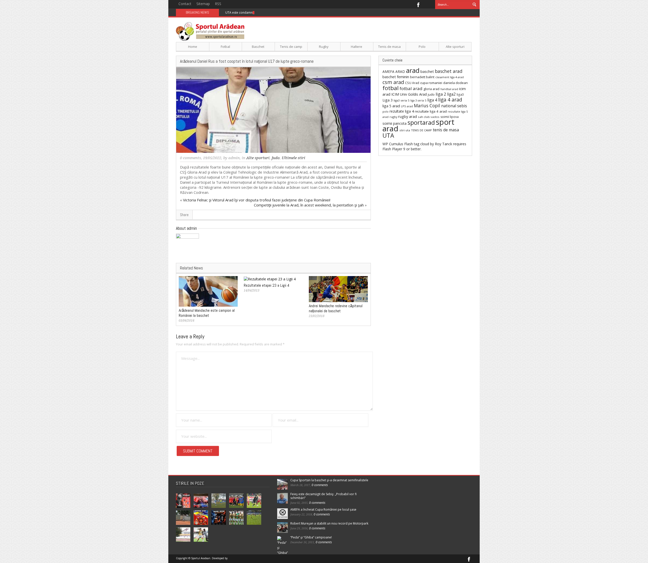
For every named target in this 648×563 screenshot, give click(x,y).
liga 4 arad (450, 99)
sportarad (421, 122)
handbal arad (449, 89)
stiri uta (404, 130)
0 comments (190, 158)
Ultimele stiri (293, 158)
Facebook (418, 4)
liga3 (460, 94)
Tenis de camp (291, 46)
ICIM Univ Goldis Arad (409, 94)
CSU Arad (412, 83)
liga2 (451, 94)
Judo (276, 158)
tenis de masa (446, 130)
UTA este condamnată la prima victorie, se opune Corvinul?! (268, 12)
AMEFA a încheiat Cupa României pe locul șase (323, 509)
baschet (427, 71)
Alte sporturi (455, 46)
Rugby (324, 46)
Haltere (356, 46)
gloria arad (431, 89)
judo (431, 94)
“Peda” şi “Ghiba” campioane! (311, 537)
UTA (388, 135)
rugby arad (407, 116)
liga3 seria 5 (401, 100)
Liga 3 (387, 100)
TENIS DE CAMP (421, 130)
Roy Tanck (443, 143)
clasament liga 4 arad (449, 77)
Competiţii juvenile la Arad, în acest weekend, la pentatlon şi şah (309, 204)
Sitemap (203, 3)
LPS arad (407, 106)
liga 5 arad (391, 105)
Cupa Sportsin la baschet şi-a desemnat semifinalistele (329, 480)
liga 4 (432, 100)
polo (385, 111)
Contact (184, 3)
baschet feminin (395, 76)
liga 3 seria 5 (418, 100)
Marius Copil (427, 105)
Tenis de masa (389, 46)
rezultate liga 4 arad (431, 111)
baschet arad (448, 71)
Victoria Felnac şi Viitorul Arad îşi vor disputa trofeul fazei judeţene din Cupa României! (256, 199)
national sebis (454, 106)
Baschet (258, 46)
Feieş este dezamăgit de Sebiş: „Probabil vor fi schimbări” (323, 496)
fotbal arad (411, 88)
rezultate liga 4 (402, 111)
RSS (218, 3)
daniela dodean (455, 82)
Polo (422, 46)
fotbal (390, 88)
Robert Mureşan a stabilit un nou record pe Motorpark (329, 523)
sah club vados (428, 117)
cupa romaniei (431, 82)
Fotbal (225, 46)
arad (412, 70)
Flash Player (392, 149)
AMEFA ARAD (393, 71)
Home (192, 46)
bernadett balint (422, 77)
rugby (393, 117)
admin (234, 158)
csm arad (393, 82)
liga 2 (441, 94)
